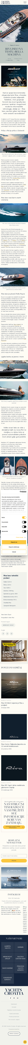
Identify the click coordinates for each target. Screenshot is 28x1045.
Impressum (14, 1004)
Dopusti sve (14, 542)
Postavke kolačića (14, 1029)
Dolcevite (6, 190)
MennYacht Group (8, 625)
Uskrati (14, 552)
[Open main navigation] (24, 2)
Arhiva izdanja (14, 1033)
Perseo (14, 240)
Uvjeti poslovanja (14, 1013)
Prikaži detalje (19, 537)
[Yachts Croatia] (5, 2)
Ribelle (23, 240)
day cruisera (17, 324)
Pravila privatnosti (14, 1016)
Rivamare (6, 245)
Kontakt (14, 1007)
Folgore (5, 240)
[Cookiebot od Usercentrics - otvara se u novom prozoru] (20, 492)
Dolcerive (21, 243)
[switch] (24, 522)
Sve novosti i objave (14, 1019)
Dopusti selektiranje (14, 547)
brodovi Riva (16, 178)
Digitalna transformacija (14, 1010)
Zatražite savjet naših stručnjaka (13, 827)
